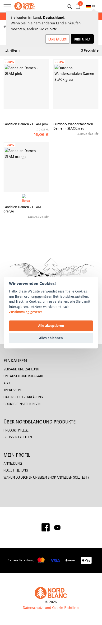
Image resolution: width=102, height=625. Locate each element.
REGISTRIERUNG (16, 470)
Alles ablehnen (51, 338)
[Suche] (69, 6)
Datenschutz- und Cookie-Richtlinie (51, 607)
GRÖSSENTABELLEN (18, 437)
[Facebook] (46, 527)
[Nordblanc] (25, 6)
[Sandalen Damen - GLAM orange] (26, 167)
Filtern (14, 50)
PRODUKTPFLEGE (16, 430)
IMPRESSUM (12, 390)
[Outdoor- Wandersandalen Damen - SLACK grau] (75, 84)
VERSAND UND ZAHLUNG (21, 369)
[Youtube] (57, 527)
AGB (7, 383)
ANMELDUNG (13, 463)
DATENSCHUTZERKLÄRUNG (23, 397)
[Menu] (7, 6)
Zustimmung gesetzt (25, 312)
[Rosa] (26, 198)
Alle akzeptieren (51, 326)
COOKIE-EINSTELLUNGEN (22, 404)
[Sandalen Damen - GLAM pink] (26, 84)
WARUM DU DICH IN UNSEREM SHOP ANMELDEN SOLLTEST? (46, 477)
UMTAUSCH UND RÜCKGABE (24, 376)
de (94, 6)
